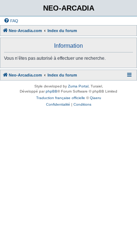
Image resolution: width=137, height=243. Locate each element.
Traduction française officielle (60, 98)
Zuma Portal (78, 86)
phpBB (51, 91)
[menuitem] (11, 20)
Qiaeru (95, 98)
